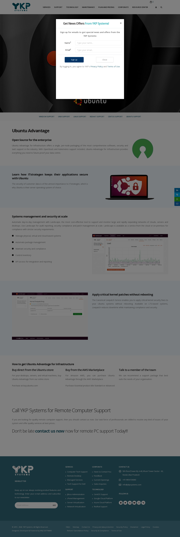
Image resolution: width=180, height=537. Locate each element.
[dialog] (90, 268)
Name (68, 42)
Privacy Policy (96, 66)
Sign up (74, 59)
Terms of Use (113, 66)
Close (104, 59)
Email (68, 49)
